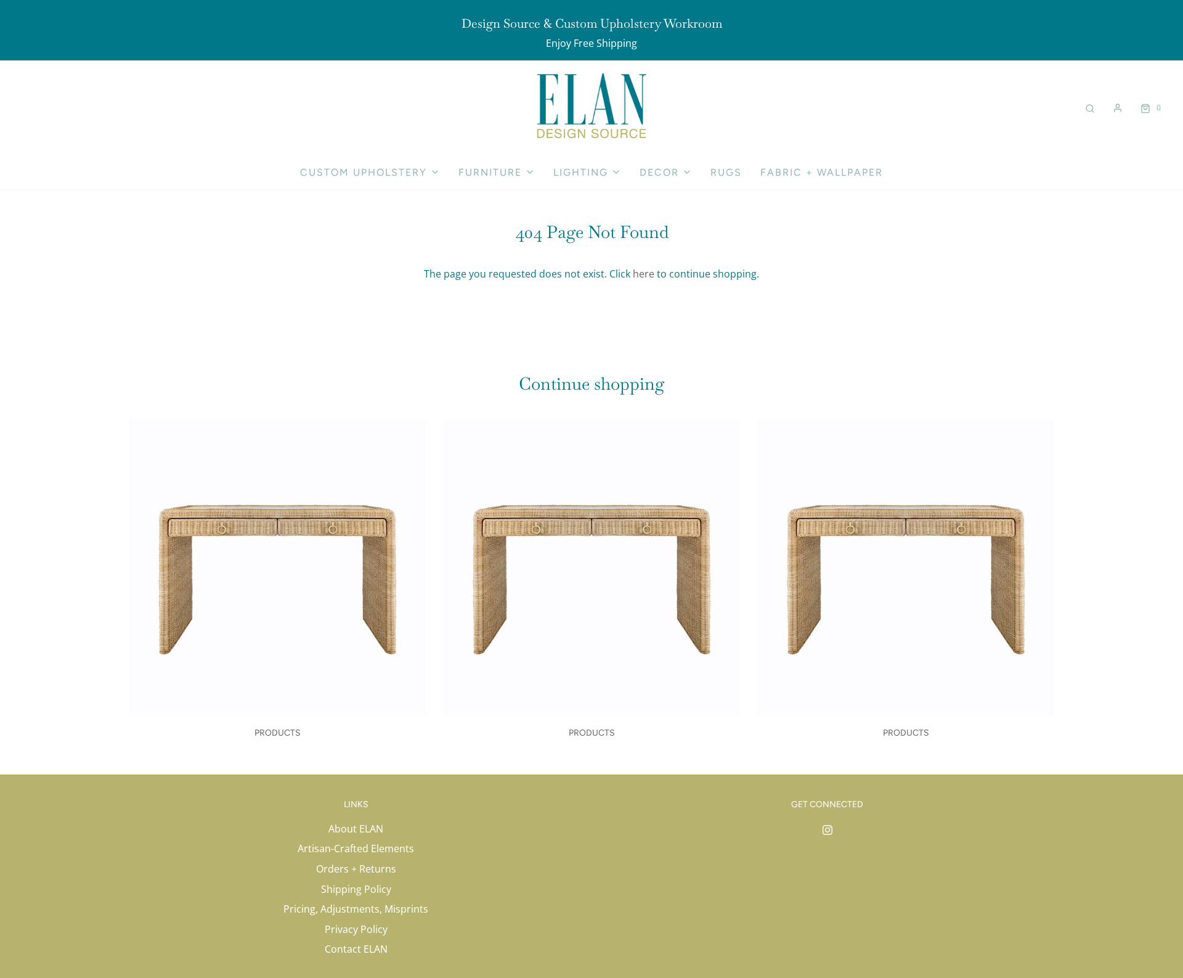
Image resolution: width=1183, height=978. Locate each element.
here (643, 274)
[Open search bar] (1090, 107)
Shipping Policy (356, 889)
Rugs (726, 172)
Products (277, 733)
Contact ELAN (356, 949)
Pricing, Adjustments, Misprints (355, 909)
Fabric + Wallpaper (821, 172)
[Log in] (1117, 108)
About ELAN (355, 829)
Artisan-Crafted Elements (356, 848)
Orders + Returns (356, 869)
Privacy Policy (356, 929)
